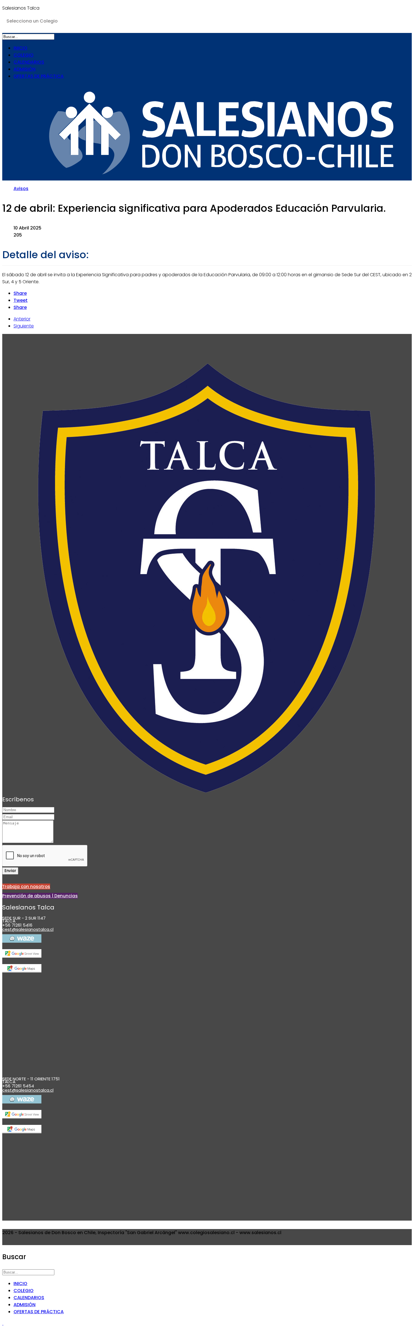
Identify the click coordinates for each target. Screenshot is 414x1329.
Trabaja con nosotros (26, 886)
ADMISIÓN (24, 69)
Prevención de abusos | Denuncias (40, 896)
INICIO (20, 48)
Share (20, 293)
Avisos (21, 188)
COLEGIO (24, 55)
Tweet (21, 300)
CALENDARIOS (29, 62)
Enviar (10, 870)
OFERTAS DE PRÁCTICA (39, 76)
